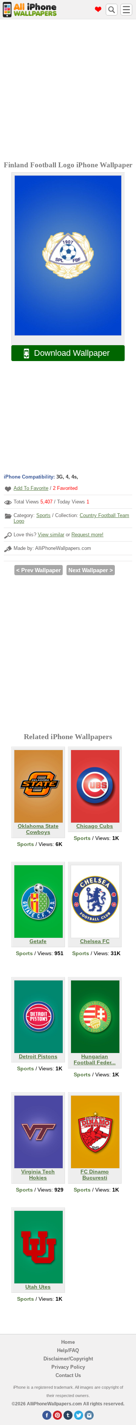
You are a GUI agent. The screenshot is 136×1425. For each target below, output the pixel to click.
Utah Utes (38, 1287)
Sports (43, 515)
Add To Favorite (31, 488)
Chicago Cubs (94, 826)
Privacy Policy (68, 1367)
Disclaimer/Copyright (68, 1359)
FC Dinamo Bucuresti (94, 1175)
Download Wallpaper (72, 353)
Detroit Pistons (38, 1056)
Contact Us (68, 1375)
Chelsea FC (95, 941)
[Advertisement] (68, 91)
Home (68, 1342)
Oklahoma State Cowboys (38, 829)
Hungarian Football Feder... (95, 1059)
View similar (51, 534)
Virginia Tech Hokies (38, 1175)
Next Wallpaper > (90, 570)
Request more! (87, 534)
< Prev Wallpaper (38, 570)
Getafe (37, 941)
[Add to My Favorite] (8, 488)
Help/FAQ (68, 1350)
